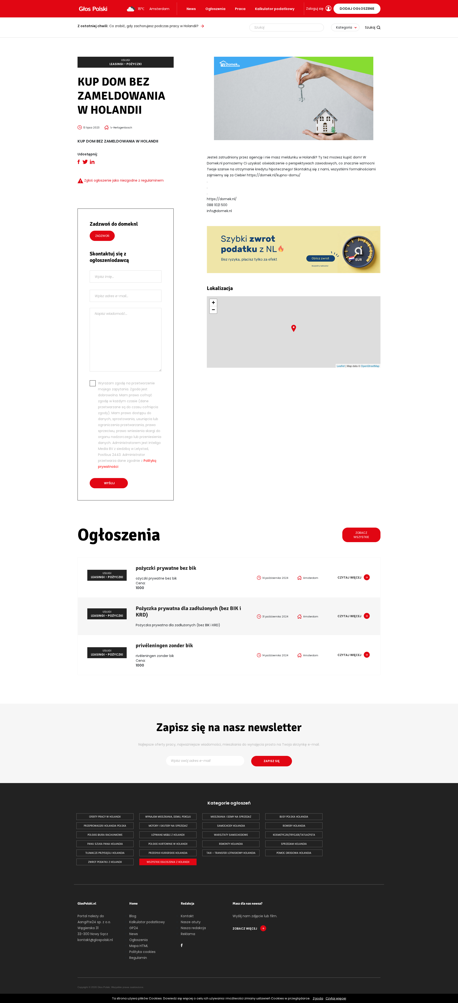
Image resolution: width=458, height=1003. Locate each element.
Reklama (188, 934)
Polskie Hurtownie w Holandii (167, 844)
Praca (240, 8)
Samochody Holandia (231, 826)
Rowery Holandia (294, 826)
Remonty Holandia (231, 844)
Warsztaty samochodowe (231, 835)
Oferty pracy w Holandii (105, 817)
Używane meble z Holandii (168, 835)
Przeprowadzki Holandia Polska (105, 826)
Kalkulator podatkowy (274, 8)
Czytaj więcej (336, 998)
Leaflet (341, 366)
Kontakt (187, 916)
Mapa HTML (138, 945)
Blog (132, 916)
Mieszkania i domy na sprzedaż (231, 817)
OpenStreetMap (370, 366)
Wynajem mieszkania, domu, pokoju (168, 817)
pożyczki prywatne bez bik (166, 568)
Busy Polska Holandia (294, 817)
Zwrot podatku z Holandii (105, 862)
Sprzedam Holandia (294, 844)
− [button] (213, 310)
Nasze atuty (191, 922)
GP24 (133, 928)
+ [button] (213, 302)
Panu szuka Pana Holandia (105, 844)
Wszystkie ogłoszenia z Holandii (168, 862)
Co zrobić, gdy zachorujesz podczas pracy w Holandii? (138, 26)
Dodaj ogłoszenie (357, 8)
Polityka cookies (142, 951)
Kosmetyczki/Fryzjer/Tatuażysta (294, 835)
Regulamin (138, 957)
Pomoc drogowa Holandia (293, 853)
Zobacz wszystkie (361, 535)
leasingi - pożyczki (125, 62)
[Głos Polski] (93, 8)
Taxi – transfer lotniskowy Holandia (231, 853)
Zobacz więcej (245, 929)
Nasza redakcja (193, 928)
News (191, 8)
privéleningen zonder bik (164, 645)
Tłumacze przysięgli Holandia (105, 853)
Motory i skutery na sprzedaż (168, 826)
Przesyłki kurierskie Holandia (168, 853)
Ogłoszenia (215, 8)
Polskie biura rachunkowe (105, 835)
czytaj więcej (349, 577)
